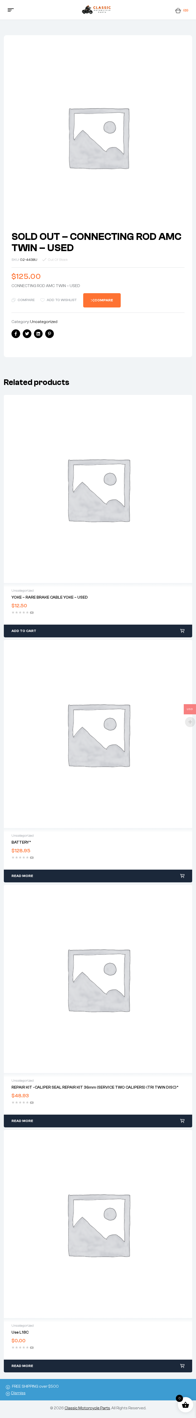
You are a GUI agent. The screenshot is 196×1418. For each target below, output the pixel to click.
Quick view (98, 489)
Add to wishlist (62, 300)
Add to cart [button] (23, 631)
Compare (26, 300)
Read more (22, 876)
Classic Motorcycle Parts (87, 1408)
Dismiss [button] (18, 1393)
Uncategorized (43, 321)
